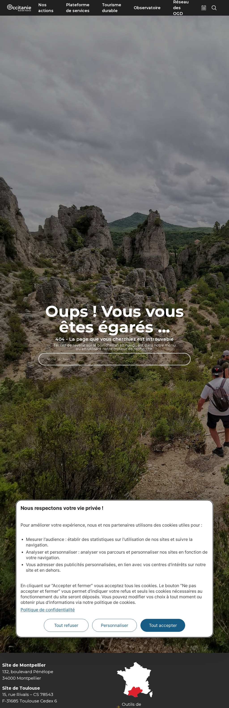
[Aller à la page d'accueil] (19, 7)
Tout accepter (163, 625)
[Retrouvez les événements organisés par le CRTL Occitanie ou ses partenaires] (203, 8)
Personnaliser (114, 625)
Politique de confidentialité (48, 609)
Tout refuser (66, 625)
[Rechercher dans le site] (214, 8)
